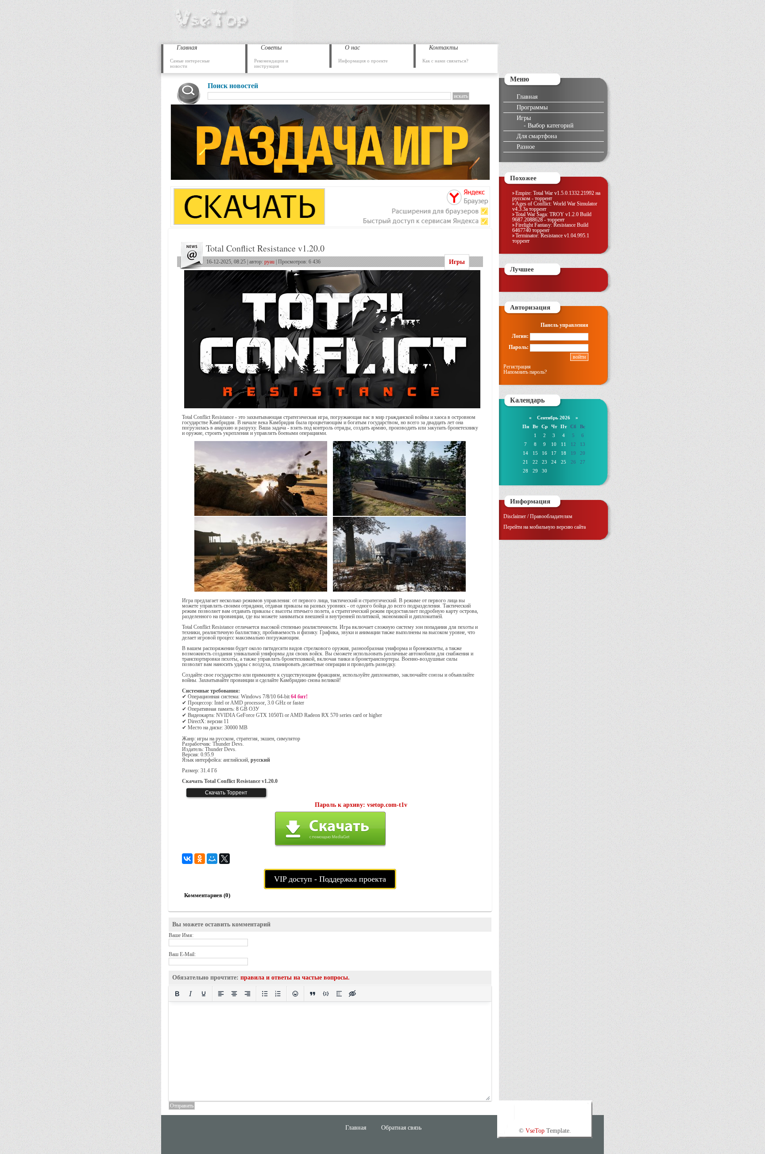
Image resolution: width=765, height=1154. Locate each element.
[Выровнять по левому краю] (221, 993)
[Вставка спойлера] (339, 993)
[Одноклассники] (199, 858)
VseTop (535, 1130)
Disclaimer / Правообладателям (537, 516)
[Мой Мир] (212, 858)
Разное (526, 146)
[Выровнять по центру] (234, 993)
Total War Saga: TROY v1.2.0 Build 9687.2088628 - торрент (551, 217)
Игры (457, 262)
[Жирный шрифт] (177, 993)
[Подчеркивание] (203, 993)
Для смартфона (537, 135)
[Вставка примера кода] (325, 993)
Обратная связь (401, 1127)
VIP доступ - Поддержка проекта (330, 879)
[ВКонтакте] (187, 858)
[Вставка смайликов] (295, 993)
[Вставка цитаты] (312, 993)
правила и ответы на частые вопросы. (295, 977)
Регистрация (517, 366)
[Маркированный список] (264, 993)
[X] (224, 858)
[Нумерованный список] (278, 993)
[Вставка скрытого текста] (352, 993)
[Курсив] (190, 993)
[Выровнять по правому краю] (247, 993)
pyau (269, 261)
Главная (527, 96)
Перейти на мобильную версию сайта (544, 527)
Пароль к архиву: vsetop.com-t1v (361, 805)
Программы (532, 107)
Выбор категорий (551, 125)
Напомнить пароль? (525, 372)
